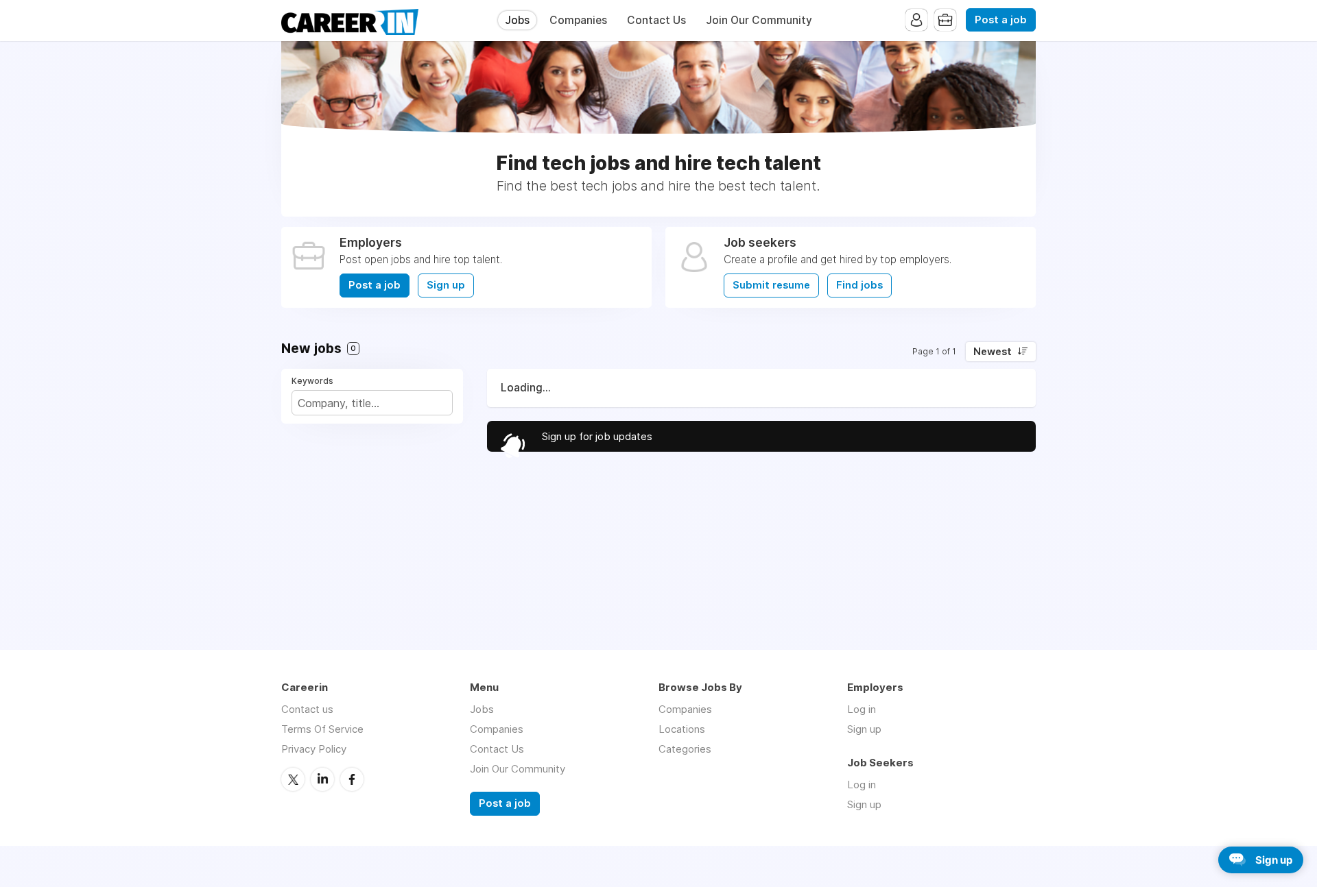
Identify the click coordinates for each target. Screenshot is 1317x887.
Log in (861, 709)
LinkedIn (322, 779)
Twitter (293, 779)
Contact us (307, 709)
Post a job (1001, 20)
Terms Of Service (322, 729)
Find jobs (859, 285)
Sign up (446, 285)
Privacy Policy (313, 748)
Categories (684, 748)
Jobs (517, 20)
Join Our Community (759, 20)
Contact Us (656, 20)
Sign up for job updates (597, 436)
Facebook (352, 779)
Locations (681, 729)
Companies (578, 20)
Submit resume (771, 285)
